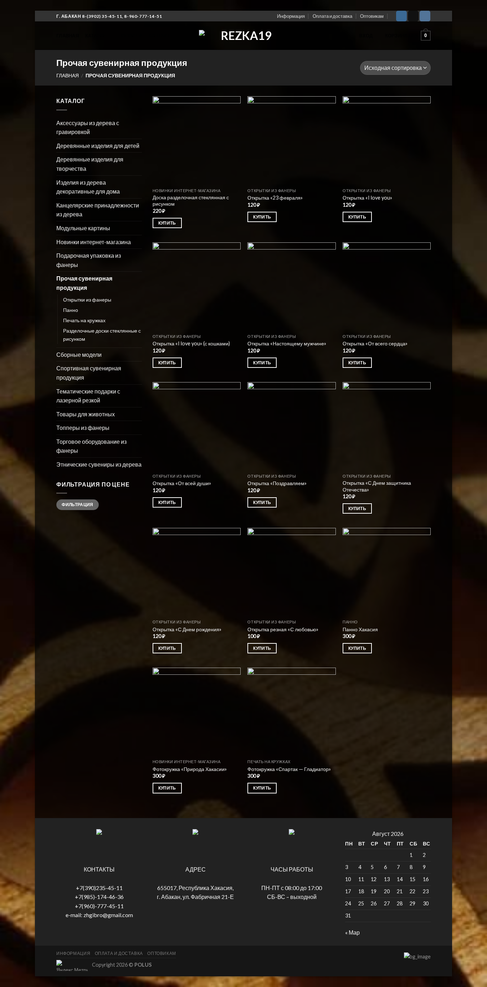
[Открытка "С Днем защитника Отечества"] (387, 426)
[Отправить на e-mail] (413, 16)
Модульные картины (83, 228)
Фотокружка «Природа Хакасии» (190, 769)
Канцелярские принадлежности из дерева (97, 210)
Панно (70, 310)
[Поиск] (350, 35)
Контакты (161, 35)
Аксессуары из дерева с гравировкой (87, 127)
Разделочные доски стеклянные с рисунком (102, 335)
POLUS (143, 965)
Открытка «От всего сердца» (375, 343)
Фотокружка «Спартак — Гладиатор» (289, 769)
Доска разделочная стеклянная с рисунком (191, 200)
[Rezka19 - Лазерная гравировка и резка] (243, 35)
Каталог (96, 35)
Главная (67, 35)
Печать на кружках (84, 320)
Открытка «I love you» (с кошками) (191, 343)
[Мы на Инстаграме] (401, 16)
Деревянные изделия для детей (97, 145)
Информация (291, 16)
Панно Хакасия (360, 629)
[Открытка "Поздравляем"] (291, 426)
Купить (167, 223)
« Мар (352, 932)
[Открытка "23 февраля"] (291, 140)
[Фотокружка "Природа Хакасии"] (197, 712)
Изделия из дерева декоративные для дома (88, 187)
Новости (130, 35)
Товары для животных (85, 414)
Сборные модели (79, 354)
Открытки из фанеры (87, 300)
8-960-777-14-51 (143, 16)
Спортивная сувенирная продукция (88, 373)
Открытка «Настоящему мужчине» (286, 343)
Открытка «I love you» (367, 198)
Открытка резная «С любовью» (282, 629)
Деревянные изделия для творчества (89, 164)
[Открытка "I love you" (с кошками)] (197, 286)
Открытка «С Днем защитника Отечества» (377, 486)
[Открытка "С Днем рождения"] (197, 572)
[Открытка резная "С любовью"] (291, 572)
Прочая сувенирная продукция (84, 283)
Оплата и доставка (332, 16)
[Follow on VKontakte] (425, 16)
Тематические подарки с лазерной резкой (88, 396)
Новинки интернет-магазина (93, 241)
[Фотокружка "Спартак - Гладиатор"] (291, 712)
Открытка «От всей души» (182, 483)
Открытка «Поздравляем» (277, 483)
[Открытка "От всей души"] (197, 426)
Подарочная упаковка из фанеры (88, 260)
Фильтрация (77, 504)
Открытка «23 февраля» (275, 198)
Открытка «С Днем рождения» (187, 629)
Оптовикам (372, 16)
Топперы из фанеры (82, 427)
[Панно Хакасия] (387, 572)
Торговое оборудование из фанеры (91, 446)
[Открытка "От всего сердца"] (387, 286)
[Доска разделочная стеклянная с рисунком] (197, 140)
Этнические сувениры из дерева (99, 464)
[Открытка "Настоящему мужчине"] (291, 286)
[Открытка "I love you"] (387, 140)
